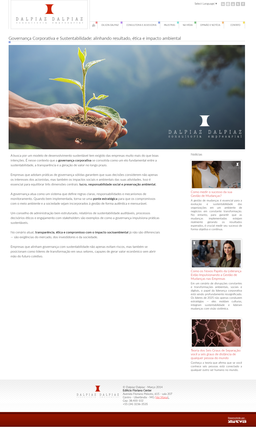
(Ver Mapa (161, 397)
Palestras (169, 25)
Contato (235, 25)
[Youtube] (233, 4)
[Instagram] (228, 4)
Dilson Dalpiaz (110, 25)
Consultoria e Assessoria (141, 25)
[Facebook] (243, 4)
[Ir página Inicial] (94, 25)
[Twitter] (238, 4)
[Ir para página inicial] (49, 25)
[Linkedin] (223, 4)
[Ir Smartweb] (242, 422)
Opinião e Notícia (210, 25)
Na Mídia (188, 25)
